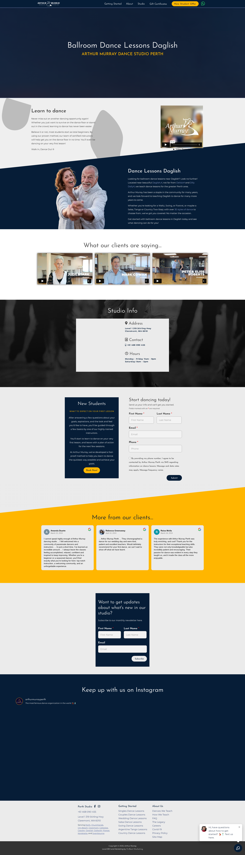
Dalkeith (98, 830)
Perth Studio (85, 806)
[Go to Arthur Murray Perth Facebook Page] (95, 806)
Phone (133, 442)
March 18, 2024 (167, 533)
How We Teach (160, 814)
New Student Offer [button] (185, 4)
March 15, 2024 (57, 533)
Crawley (81, 830)
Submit (174, 478)
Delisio (179, 182)
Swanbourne (98, 833)
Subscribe (139, 659)
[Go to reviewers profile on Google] (47, 532)
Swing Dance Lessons (130, 825)
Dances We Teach (162, 810)
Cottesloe (103, 828)
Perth (87, 825)
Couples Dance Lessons (131, 814)
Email (133, 428)
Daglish (89, 830)
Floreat (106, 830)
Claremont (94, 828)
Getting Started (113, 4)
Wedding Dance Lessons (132, 818)
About (129, 4)
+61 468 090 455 (135, 345)
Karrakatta (82, 833)
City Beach (83, 828)
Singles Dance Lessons (131, 810)
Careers (156, 825)
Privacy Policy (160, 833)
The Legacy (158, 822)
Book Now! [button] (91, 470)
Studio (141, 4)
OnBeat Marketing (134, 849)
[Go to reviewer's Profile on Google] (157, 532)
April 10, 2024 (111, 533)
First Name (136, 414)
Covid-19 (157, 829)
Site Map (157, 836)
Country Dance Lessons (131, 833)
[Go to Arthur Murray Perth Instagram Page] (99, 806)
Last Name (164, 414)
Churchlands (97, 825)
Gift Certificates (158, 4)
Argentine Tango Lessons (132, 829)
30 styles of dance (184, 209)
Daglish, (156, 182)
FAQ (154, 818)
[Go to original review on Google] (89, 531)
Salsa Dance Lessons (130, 822)
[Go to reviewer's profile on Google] (102, 532)
